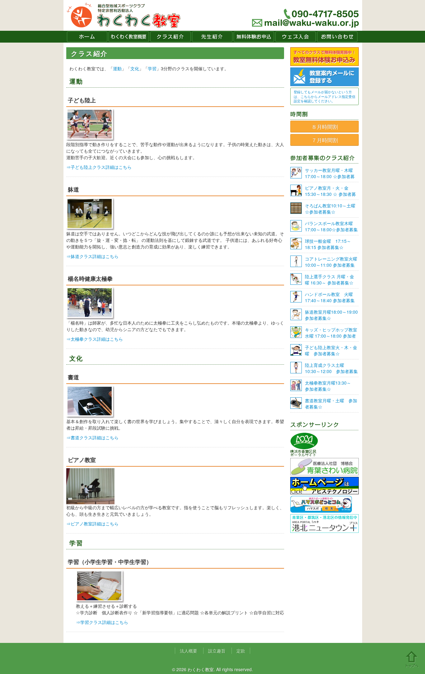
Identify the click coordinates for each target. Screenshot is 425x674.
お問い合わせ (337, 36)
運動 (117, 68)
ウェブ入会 (295, 36)
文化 (134, 68)
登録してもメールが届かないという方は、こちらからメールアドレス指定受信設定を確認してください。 (324, 96)
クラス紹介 (170, 36)
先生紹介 (212, 36)
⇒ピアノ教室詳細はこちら (92, 523)
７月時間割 (324, 140)
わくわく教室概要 (129, 36)
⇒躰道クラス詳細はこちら (92, 256)
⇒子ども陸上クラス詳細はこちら (99, 167)
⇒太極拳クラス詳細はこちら (94, 339)
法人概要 (188, 651)
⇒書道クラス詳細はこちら (92, 437)
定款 (240, 651)
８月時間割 (324, 126)
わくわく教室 (123, 15)
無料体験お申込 (254, 36)
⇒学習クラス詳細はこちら (102, 622)
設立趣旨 (217, 651)
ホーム (87, 36)
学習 (152, 68)
